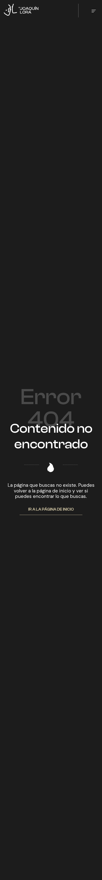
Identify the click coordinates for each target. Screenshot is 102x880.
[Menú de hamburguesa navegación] (93, 10)
